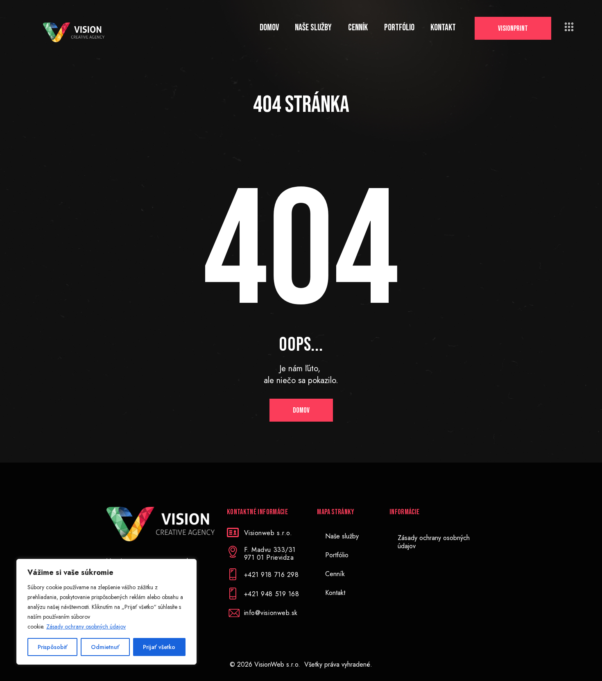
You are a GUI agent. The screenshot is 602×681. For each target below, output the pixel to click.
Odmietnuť (105, 647)
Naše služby (342, 536)
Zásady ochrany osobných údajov (86, 626)
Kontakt (335, 592)
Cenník (335, 574)
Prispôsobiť (53, 647)
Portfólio (337, 555)
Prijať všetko (159, 647)
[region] (106, 612)
